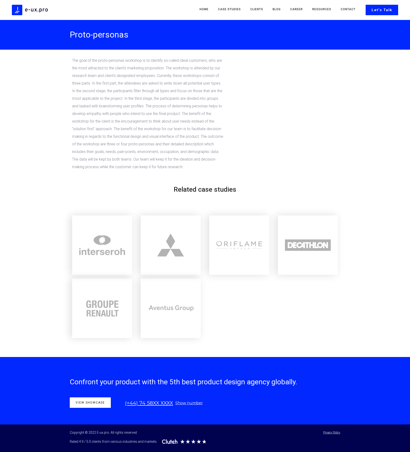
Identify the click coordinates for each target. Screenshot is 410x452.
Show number (189, 403)
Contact (348, 9)
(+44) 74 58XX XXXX (149, 403)
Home (204, 9)
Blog (277, 9)
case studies (229, 9)
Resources (321, 9)
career (296, 9)
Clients (256, 9)
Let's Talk (382, 10)
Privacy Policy (331, 432)
